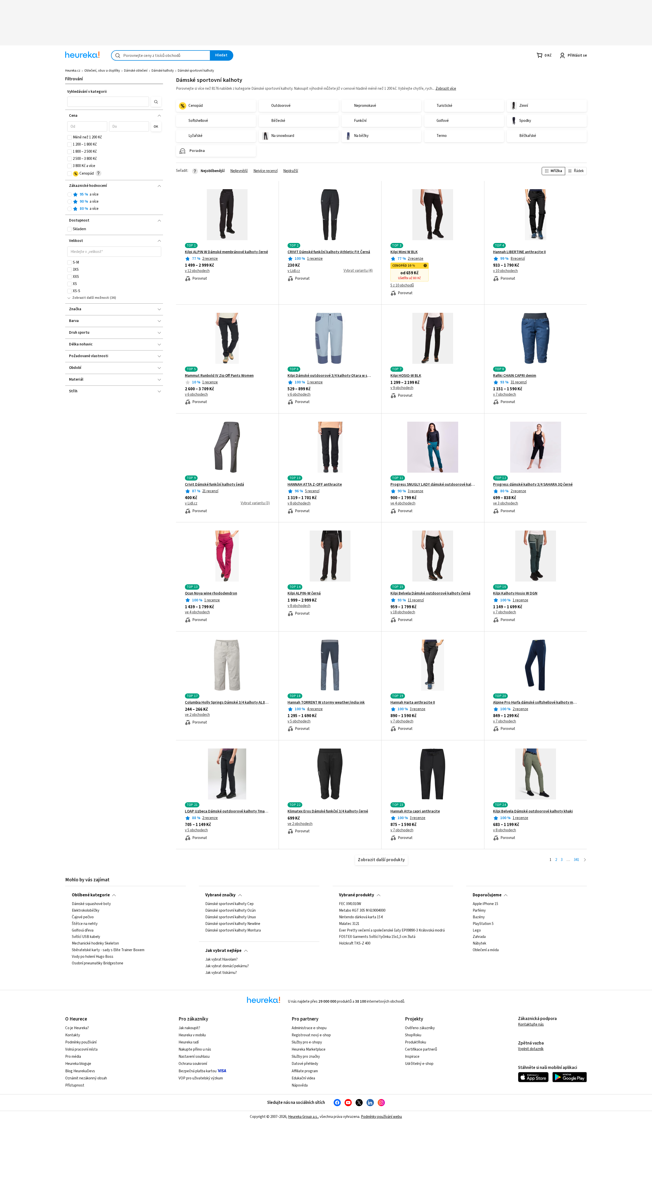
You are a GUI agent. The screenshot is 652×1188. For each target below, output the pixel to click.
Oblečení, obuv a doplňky (102, 70)
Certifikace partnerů (421, 1049)
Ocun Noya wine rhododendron (211, 593)
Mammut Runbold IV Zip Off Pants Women (219, 375)
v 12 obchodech (197, 271)
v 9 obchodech (401, 388)
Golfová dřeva (82, 930)
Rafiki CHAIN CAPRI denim (514, 375)
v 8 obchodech (299, 503)
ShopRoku (413, 1035)
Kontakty (72, 1035)
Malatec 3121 (349, 923)
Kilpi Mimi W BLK (404, 252)
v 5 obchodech (299, 721)
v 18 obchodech (402, 612)
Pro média (73, 1056)
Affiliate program (305, 1071)
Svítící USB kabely (86, 936)
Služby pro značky (306, 1056)
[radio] (69, 194)
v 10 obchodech (505, 271)
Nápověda (300, 1085)
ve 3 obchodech (505, 503)
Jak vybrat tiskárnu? (221, 972)
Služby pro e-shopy (307, 1042)
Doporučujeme (487, 895)
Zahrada (479, 936)
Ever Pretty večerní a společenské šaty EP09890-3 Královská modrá (392, 930)
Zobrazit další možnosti (90, 297)
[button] (108, 102)
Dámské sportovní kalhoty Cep (229, 904)
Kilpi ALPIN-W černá (304, 593)
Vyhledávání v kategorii (87, 91)
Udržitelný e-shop (419, 1063)
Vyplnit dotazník (531, 1049)
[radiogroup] (114, 202)
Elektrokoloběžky (85, 910)
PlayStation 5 (483, 923)
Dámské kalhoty (163, 70)
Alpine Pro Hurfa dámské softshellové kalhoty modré (535, 702)
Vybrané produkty (356, 895)
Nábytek (479, 943)
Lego (477, 930)
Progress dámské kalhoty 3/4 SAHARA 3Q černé (533, 484)
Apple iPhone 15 (485, 904)
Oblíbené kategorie (91, 895)
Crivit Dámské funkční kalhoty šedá (214, 484)
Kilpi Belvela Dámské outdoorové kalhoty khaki (533, 811)
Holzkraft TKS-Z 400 (354, 943)
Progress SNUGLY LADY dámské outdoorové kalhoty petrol (432, 484)
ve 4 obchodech (402, 503)
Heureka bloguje (78, 1063)
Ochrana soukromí (193, 1063)
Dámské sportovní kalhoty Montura (233, 930)
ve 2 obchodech (197, 714)
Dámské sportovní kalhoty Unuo (230, 917)
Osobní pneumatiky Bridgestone (97, 963)
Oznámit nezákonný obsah (86, 1078)
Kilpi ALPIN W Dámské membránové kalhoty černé (226, 252)
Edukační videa (303, 1078)
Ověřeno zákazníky (420, 1028)
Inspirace (412, 1056)
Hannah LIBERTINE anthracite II (519, 252)
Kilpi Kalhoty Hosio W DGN (515, 593)
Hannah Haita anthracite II (412, 702)
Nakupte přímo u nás (195, 1049)
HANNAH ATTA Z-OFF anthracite (315, 484)
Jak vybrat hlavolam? (221, 959)
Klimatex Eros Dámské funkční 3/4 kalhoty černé (328, 811)
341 (576, 859)
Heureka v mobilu (192, 1035)
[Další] (585, 860)
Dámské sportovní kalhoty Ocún (230, 910)
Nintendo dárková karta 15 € (361, 917)
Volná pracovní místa (81, 1049)
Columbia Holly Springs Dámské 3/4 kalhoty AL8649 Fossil (227, 702)
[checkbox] (69, 137)
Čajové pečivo (83, 917)
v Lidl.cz (294, 271)
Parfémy (479, 910)
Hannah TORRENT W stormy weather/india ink (326, 702)
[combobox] (160, 55)
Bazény (479, 917)
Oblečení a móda (486, 950)
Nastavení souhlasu (194, 1056)
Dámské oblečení (135, 70)
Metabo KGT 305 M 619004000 (362, 910)
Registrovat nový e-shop (311, 1035)
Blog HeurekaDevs (80, 1071)
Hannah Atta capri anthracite (415, 811)
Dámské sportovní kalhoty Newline (232, 923)
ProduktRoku (415, 1042)
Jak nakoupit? (189, 1028)
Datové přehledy (305, 1063)
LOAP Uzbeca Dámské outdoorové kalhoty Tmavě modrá (227, 811)
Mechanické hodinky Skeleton (95, 943)
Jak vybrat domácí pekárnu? (227, 966)
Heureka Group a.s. (303, 1116)
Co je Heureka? (77, 1028)
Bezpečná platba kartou (197, 1071)
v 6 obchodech (196, 394)
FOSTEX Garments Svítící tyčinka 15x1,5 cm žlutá (377, 936)
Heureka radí (189, 1042)
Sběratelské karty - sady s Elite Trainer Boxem (108, 950)
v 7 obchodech (504, 394)
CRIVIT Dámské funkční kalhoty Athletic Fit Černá (329, 252)
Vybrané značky (220, 895)
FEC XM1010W (350, 904)
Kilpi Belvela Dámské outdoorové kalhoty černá (430, 593)
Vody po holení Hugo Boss (92, 956)
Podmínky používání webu (381, 1116)
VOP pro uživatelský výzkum (201, 1078)
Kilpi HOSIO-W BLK (405, 375)
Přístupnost (74, 1085)
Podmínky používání (81, 1042)
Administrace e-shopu (309, 1028)
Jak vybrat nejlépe (223, 951)
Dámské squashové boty (91, 904)
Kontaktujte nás (531, 1024)
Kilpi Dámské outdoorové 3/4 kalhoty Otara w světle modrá (330, 375)
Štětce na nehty (85, 923)
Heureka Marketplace (308, 1049)
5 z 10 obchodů (402, 285)
